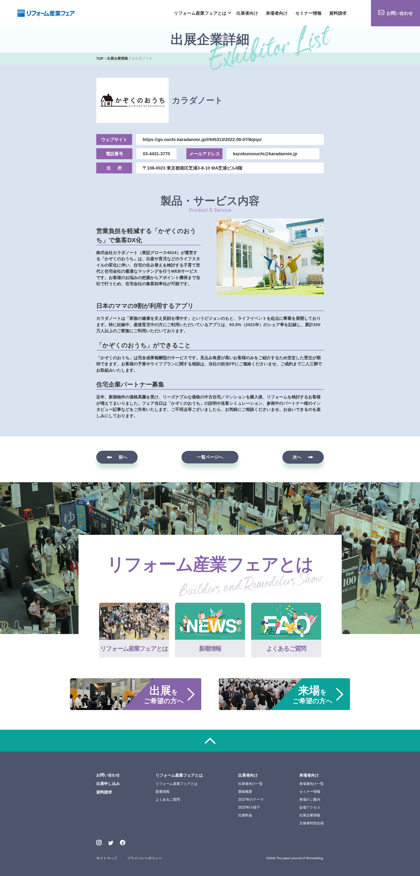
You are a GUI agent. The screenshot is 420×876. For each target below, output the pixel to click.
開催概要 (245, 791)
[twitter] (111, 843)
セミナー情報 (308, 13)
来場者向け (277, 13)
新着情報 (163, 791)
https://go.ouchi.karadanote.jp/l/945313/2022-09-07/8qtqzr (202, 139)
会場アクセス (309, 807)
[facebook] (122, 842)
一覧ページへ (210, 457)
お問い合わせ (400, 13)
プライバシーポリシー (144, 858)
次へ (297, 457)
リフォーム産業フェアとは (200, 13)
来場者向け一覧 (311, 784)
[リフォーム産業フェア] (46, 13)
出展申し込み (108, 783)
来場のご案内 (309, 799)
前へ (123, 457)
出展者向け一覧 (250, 784)
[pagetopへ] (210, 741)
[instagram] (99, 842)
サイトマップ (106, 858)
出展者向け (247, 13)
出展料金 (245, 815)
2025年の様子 (249, 807)
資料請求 (338, 13)
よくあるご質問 (168, 799)
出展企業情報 (309, 815)
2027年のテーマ (251, 799)
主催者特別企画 (311, 823)
